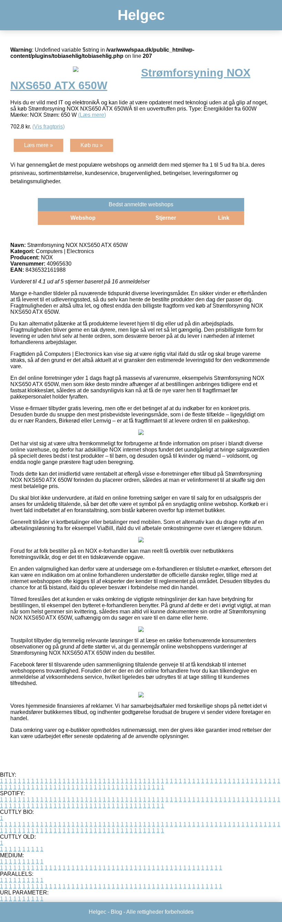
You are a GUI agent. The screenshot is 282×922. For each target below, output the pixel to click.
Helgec (141, 15)
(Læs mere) (92, 115)
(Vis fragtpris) (48, 127)
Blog (116, 912)
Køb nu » (91, 145)
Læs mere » (38, 145)
